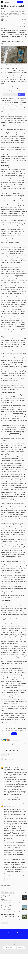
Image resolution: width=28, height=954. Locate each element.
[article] (14, 899)
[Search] (25, 892)
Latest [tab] (6, 892)
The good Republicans (7, 914)
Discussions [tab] (11, 892)
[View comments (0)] (8, 919)
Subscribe (20, 2)
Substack (7, 951)
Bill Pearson (7, 806)
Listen (25, 19)
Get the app (20, 947)
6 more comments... (5, 885)
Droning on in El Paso (7, 906)
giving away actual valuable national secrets (13, 329)
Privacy (16, 943)
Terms (19, 943)
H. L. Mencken (18, 160)
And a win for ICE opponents (7, 907)
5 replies (7, 879)
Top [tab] (2, 892)
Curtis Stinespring (8, 767)
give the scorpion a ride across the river (16, 350)
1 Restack (16, 740)
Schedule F (19, 248)
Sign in (25, 2)
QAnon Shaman (6, 670)
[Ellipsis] (26, 767)
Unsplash (20, 64)
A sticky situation (6, 896)
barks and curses (14, 433)
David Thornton (7, 900)
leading (17, 68)
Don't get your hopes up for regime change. (9, 898)
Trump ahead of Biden (9, 81)
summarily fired (19, 275)
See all (4, 923)
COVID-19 (12, 34)
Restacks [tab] (10, 754)
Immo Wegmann (13, 64)
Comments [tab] (4, 754)
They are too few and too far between (10, 916)
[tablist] (7, 754)
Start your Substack (10, 947)
